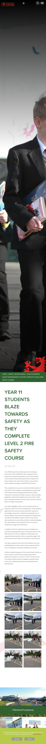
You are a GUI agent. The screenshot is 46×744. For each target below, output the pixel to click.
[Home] (7, 2)
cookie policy (37, 734)
